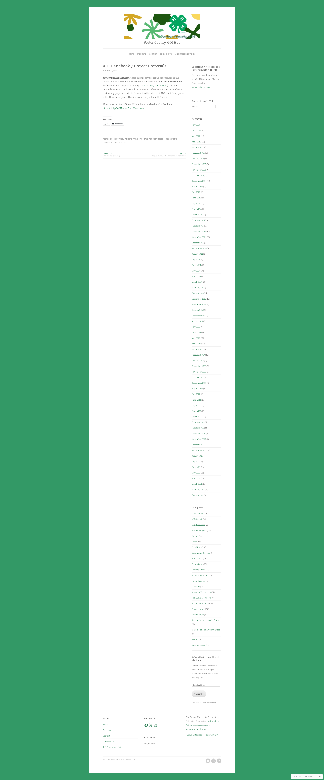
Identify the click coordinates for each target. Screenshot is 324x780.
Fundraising (197, 564)
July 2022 (196, 394)
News (131, 54)
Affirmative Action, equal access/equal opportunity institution (202, 725)
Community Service (201, 553)
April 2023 (196, 343)
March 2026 (197, 147)
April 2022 (196, 411)
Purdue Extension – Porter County (202, 734)
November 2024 (199, 237)
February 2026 (198, 153)
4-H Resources (198, 525)
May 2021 (196, 472)
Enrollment (197, 558)
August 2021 (197, 456)
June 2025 (196, 197)
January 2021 (197, 495)
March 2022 (197, 416)
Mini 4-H (196, 586)
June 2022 (196, 400)
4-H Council (118, 139)
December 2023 (199, 299)
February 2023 (198, 355)
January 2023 (198, 360)
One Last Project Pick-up (111, 154)
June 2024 (196, 265)
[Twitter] (213, 761)
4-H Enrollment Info (185, 54)
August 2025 (197, 186)
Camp (194, 541)
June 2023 (196, 332)
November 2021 (199, 439)
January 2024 (198, 293)
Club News (197, 547)
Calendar (141, 54)
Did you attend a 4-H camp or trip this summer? (168, 154)
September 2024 (199, 248)
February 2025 (198, 220)
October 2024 (198, 242)
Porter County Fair (200, 603)
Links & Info (166, 54)
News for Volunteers (154, 139)
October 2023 (198, 310)
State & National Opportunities (206, 629)
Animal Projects (133, 139)
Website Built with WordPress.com (119, 760)
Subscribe (199, 694)
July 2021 (196, 461)
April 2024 (196, 276)
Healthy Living (198, 569)
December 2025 (199, 164)
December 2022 (199, 366)
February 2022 (198, 422)
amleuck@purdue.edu (155, 85)
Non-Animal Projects (201, 597)
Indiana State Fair (200, 575)
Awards (195, 536)
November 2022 (199, 371)
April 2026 (196, 141)
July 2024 (196, 259)
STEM (194, 639)
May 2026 (196, 136)
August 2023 (197, 321)
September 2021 (199, 450)
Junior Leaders (198, 581)
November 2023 (199, 304)
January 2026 (198, 158)
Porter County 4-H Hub (162, 42)
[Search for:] (204, 106)
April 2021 (196, 478)
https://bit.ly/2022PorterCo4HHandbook (123, 108)
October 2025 (198, 175)
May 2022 (196, 405)
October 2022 (198, 377)
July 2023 (196, 326)
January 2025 (198, 225)
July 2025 (196, 192)
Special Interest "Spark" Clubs (205, 620)
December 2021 (199, 433)
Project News (120, 142)
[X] (151, 725)
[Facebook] (146, 725)
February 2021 (198, 489)
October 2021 (197, 444)
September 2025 (199, 181)
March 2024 (197, 282)
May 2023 (196, 338)
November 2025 (199, 169)
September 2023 (199, 315)
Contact (153, 54)
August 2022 (197, 388)
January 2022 (198, 427)
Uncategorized (198, 645)
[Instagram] (155, 725)
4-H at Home (197, 513)
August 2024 (197, 254)
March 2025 (197, 214)
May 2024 (196, 270)
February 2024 (198, 287)
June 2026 (196, 130)
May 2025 (196, 203)
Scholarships (198, 614)
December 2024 (199, 231)
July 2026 (196, 124)
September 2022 (199, 383)
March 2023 (197, 349)
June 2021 (196, 467)
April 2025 (196, 209)
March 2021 (197, 484)
